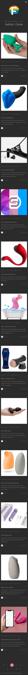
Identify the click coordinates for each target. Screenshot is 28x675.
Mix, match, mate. (6, 431)
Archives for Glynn (13, 21)
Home (5, 21)
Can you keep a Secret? (8, 170)
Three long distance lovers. (9, 222)
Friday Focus (4, 61)
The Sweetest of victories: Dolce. (11, 639)
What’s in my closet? (7, 587)
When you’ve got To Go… (8, 378)
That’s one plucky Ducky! (8, 326)
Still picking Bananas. (7, 117)
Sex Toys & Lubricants (14, 61)
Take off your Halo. (6, 535)
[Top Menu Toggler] (25, 2)
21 (16, 668)
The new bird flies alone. (8, 274)
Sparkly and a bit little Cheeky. (10, 65)
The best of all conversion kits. (10, 483)
